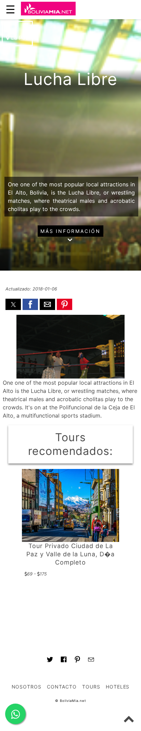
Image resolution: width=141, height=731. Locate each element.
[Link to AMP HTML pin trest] (77, 660)
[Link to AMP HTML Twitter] (50, 660)
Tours (91, 687)
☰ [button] (10, 9)
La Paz (18, 37)
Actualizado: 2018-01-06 (31, 289)
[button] (13, 304)
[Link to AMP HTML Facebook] (63, 660)
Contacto (62, 687)
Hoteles (118, 687)
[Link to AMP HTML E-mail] (91, 660)
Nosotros (27, 687)
